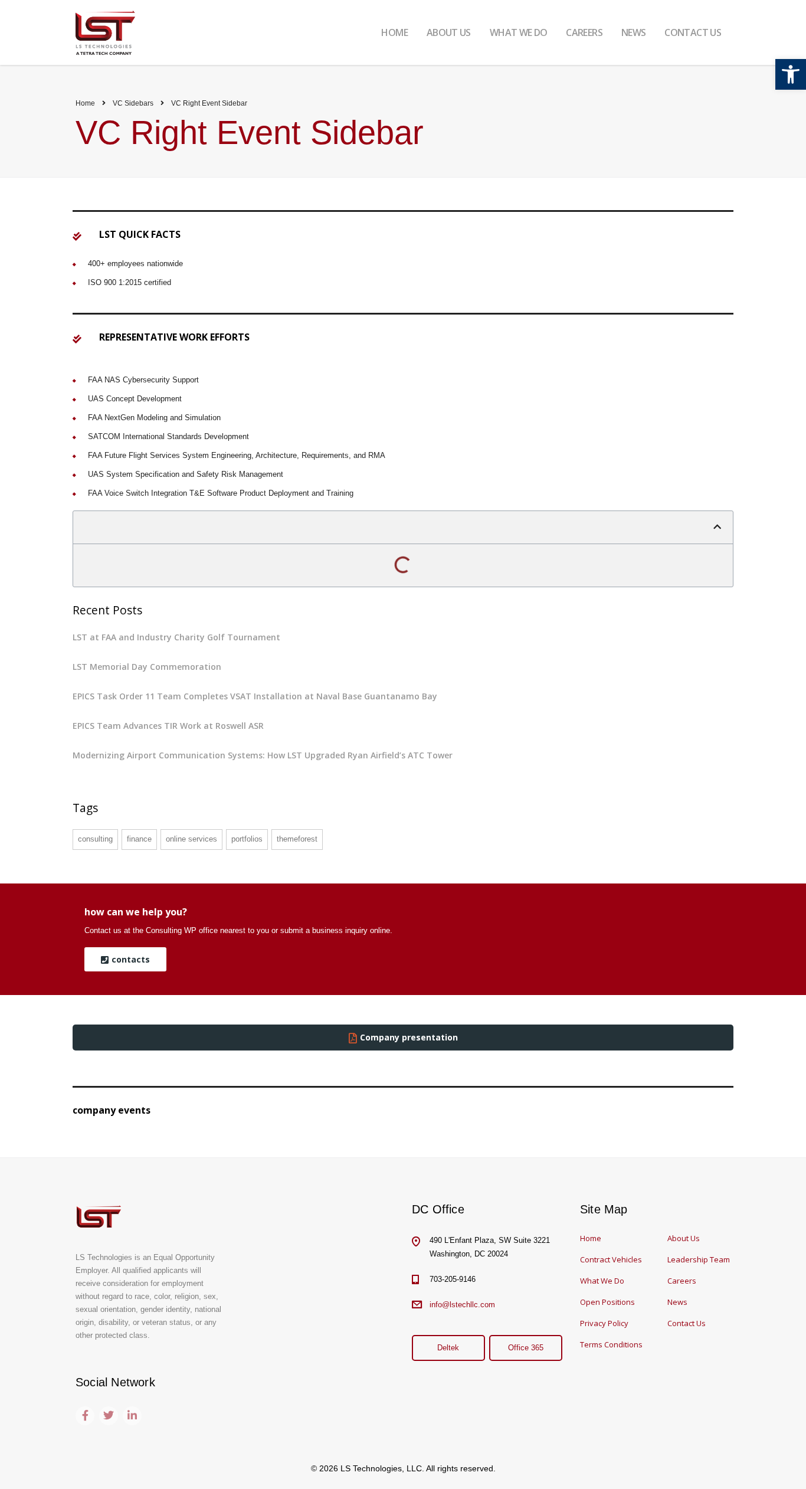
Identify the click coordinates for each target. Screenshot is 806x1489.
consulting (95, 839)
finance (139, 839)
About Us (683, 1238)
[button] (790, 74)
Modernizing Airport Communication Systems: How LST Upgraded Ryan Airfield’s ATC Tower (263, 755)
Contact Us (686, 1323)
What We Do (602, 1280)
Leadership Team (698, 1259)
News (677, 1302)
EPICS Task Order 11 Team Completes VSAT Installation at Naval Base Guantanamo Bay (255, 696)
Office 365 (525, 1347)
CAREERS (584, 32)
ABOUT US (449, 32)
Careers (681, 1280)
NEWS (633, 32)
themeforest (297, 839)
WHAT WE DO (519, 32)
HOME (394, 32)
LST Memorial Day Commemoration (147, 666)
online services (191, 839)
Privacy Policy (604, 1323)
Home (85, 103)
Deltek (448, 1347)
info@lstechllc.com (462, 1304)
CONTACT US (692, 32)
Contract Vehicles (611, 1259)
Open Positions (607, 1302)
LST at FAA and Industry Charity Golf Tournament (176, 637)
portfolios (247, 839)
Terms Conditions (611, 1344)
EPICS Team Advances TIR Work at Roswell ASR (168, 725)
